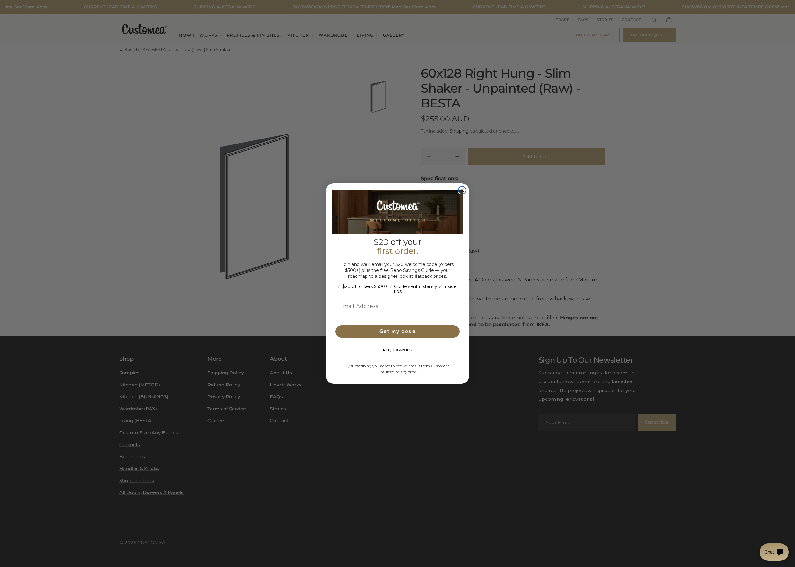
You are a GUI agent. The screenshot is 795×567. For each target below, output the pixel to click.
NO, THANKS (397, 350)
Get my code (397, 331)
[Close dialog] (462, 190)
